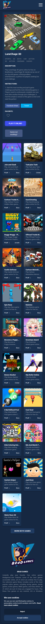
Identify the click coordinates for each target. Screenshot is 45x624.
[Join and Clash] (11, 152)
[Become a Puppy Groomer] (11, 327)
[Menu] (40, 4)
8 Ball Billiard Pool (11, 410)
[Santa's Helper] (11, 467)
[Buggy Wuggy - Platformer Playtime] (11, 222)
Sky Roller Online (32, 375)
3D (14, 59)
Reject (22, 611)
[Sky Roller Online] (33, 362)
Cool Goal (29, 410)
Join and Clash (10, 165)
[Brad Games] (5, 5)
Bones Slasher (10, 375)
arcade (17, 243)
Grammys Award (32, 340)
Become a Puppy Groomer (14, 340)
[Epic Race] (11, 292)
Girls (39, 453)
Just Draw (30, 480)
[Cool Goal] (33, 397)
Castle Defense (10, 270)
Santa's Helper (10, 480)
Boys (19, 59)
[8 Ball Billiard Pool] (11, 397)
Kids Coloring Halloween (14, 445)
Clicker (38, 173)
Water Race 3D (10, 515)
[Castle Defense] (11, 257)
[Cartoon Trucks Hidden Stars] (11, 187)
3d (6, 61)
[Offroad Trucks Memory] (33, 222)
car (25, 59)
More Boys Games (22, 531)
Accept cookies (22, 618)
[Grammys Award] (33, 327)
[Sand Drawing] (33, 187)
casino (29, 61)
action (31, 59)
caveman (20, 61)
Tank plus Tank (32, 165)
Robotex (29, 305)
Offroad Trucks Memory (35, 235)
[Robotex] (33, 292)
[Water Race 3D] (11, 502)
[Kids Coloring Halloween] (11, 432)
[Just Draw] (33, 467)
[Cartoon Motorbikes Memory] (33, 257)
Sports (8, 59)
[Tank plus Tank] (33, 152)
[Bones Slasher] (11, 362)
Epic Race (8, 305)
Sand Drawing (31, 200)
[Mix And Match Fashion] (33, 432)
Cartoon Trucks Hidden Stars (15, 200)
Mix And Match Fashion (35, 445)
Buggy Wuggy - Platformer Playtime (18, 235)
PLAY (6, 173)
